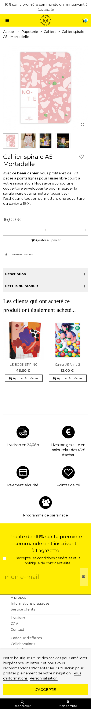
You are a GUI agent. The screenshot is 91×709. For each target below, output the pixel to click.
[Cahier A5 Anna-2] (67, 340)
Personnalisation (44, 678)
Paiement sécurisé (22, 485)
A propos (18, 598)
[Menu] (7, 20)
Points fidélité (68, 485)
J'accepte (45, 689)
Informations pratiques (30, 603)
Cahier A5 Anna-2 (67, 365)
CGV (14, 624)
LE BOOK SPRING (23, 365)
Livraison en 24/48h (23, 445)
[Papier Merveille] (45, 20)
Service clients (23, 609)
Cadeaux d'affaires (26, 638)
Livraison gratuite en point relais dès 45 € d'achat (68, 450)
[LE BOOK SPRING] (23, 340)
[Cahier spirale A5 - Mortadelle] (82, 124)
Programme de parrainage (45, 515)
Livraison (18, 618)
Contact (17, 630)
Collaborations (23, 644)
